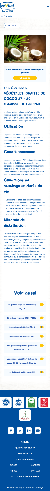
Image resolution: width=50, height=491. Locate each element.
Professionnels (25, 459)
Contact (35, 471)
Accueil (25, 442)
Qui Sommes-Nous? (25, 448)
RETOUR (12, 25)
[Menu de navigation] (48, 7)
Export (13, 465)
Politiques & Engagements (25, 477)
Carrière (36, 465)
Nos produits (25, 453)
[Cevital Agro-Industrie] (7, 7)
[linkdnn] (20, 430)
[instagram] (29, 430)
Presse (13, 471)
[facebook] (11, 430)
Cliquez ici (25, 77)
